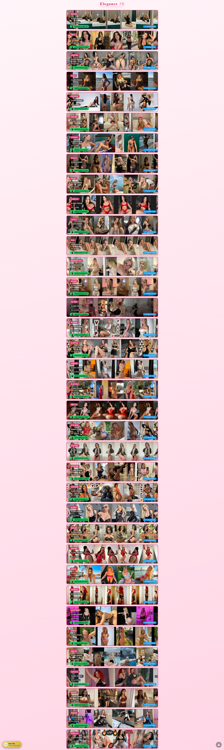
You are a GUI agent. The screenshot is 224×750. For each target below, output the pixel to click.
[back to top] (219, 745)
